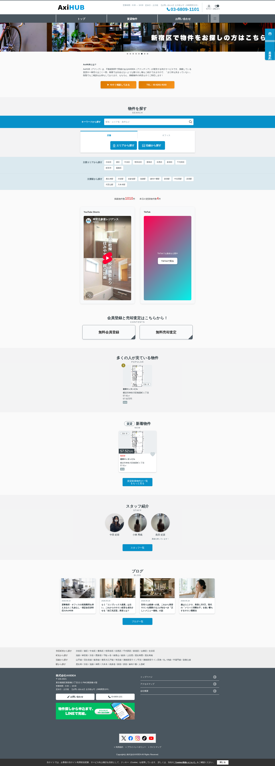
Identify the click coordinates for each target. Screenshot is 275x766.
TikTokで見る (167, 261)
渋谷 (92, 655)
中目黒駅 (178, 179)
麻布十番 (133, 664)
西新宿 (99, 655)
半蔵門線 (177, 660)
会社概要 (144, 691)
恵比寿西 (139, 655)
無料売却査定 (166, 332)
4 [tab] (136, 53)
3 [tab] (133, 53)
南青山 (116, 655)
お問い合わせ (183, 18)
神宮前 (85, 655)
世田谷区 (138, 162)
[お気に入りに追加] (152, 454)
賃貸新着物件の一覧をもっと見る (137, 482)
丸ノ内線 (167, 660)
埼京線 (118, 660)
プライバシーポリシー (136, 747)
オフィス (166, 135)
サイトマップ (155, 747)
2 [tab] (130, 53)
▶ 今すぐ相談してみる (118, 85)
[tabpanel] (137, 37)
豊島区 (149, 162)
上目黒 (130, 655)
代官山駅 (109, 184)
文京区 (152, 651)
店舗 (109, 135)
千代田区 (180, 162)
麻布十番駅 (155, 179)
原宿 (125, 664)
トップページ (146, 677)
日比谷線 (88, 660)
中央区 (127, 162)
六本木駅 (121, 184)
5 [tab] (139, 53)
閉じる (223, 762)
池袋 (78, 655)
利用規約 (119, 747)
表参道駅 (131, 179)
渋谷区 (108, 162)
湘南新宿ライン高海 (152, 660)
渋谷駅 (120, 179)
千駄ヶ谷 (107, 655)
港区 (118, 162)
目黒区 (159, 162)
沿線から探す (153, 145)
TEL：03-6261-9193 (156, 85)
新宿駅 (167, 179)
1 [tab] (127, 53)
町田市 (108, 168)
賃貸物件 (132, 18)
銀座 (123, 655)
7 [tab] (144, 53)
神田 (98, 664)
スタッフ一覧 (137, 548)
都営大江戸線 (108, 660)
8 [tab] (147, 53)
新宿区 (169, 162)
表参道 (112, 664)
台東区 (144, 651)
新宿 (119, 664)
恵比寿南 (149, 655)
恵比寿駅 (109, 179)
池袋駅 (143, 179)
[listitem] (138, 451)
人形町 (142, 664)
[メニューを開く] (215, 18)
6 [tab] (142, 53)
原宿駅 (189, 179)
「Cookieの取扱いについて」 (185, 762)
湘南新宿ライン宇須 (132, 660)
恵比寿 (79, 664)
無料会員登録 (109, 332)
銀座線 (97, 660)
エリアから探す (125, 145)
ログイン (209, 9)
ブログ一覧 (137, 621)
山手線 (79, 660)
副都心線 (187, 660)
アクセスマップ (147, 684)
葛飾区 (119, 168)
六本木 (104, 664)
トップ (81, 18)
